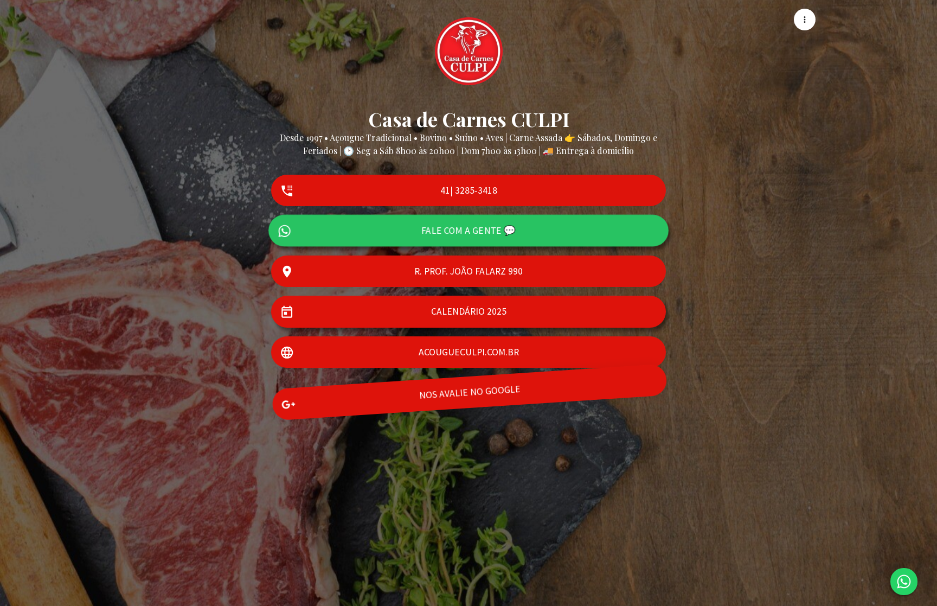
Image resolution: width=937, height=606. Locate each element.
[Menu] (805, 19)
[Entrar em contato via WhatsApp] (903, 581)
